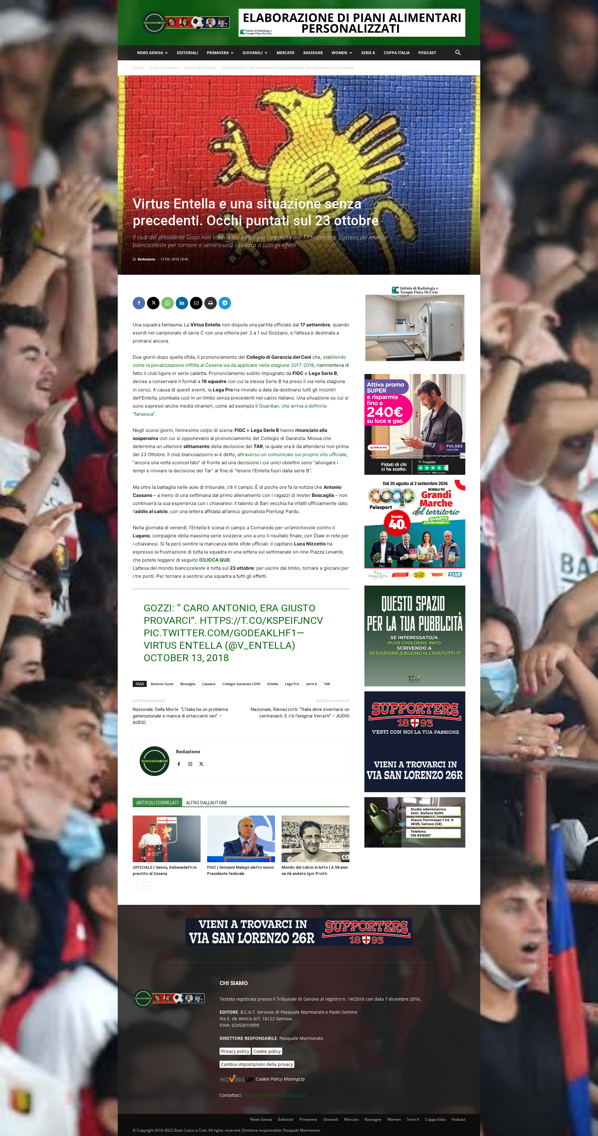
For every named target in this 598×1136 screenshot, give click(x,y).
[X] (153, 303)
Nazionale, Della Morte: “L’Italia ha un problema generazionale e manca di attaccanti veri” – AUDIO (180, 716)
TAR (327, 683)
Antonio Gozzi (162, 683)
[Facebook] (139, 303)
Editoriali (187, 52)
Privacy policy (235, 1051)
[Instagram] (192, 764)
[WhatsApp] (167, 303)
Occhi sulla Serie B (200, 67)
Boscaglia (187, 683)
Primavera (218, 52)
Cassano (209, 683)
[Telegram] (225, 303)
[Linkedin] (182, 303)
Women (339, 52)
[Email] (196, 303)
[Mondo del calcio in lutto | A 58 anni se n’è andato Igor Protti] (315, 839)
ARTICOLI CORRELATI (157, 802)
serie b (311, 683)
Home (138, 67)
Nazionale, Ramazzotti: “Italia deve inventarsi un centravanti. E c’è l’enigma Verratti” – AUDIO (300, 713)
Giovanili (253, 52)
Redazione (146, 259)
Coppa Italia (397, 52)
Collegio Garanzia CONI (241, 683)
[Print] (210, 303)
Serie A (368, 52)
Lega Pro (292, 683)
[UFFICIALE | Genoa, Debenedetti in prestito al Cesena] (167, 839)
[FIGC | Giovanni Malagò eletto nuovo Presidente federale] (241, 839)
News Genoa (150, 52)
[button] (457, 53)
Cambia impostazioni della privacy (257, 1064)
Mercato (286, 52)
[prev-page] (136, 886)
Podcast (427, 52)
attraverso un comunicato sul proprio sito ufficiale (292, 454)
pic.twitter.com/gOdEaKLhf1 (220, 633)
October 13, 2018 (186, 658)
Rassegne (313, 52)
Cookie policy (267, 1051)
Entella (272, 683)
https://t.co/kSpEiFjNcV (261, 620)
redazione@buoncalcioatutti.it (274, 1095)
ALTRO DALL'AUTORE (206, 802)
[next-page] (146, 886)
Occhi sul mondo (163, 67)
